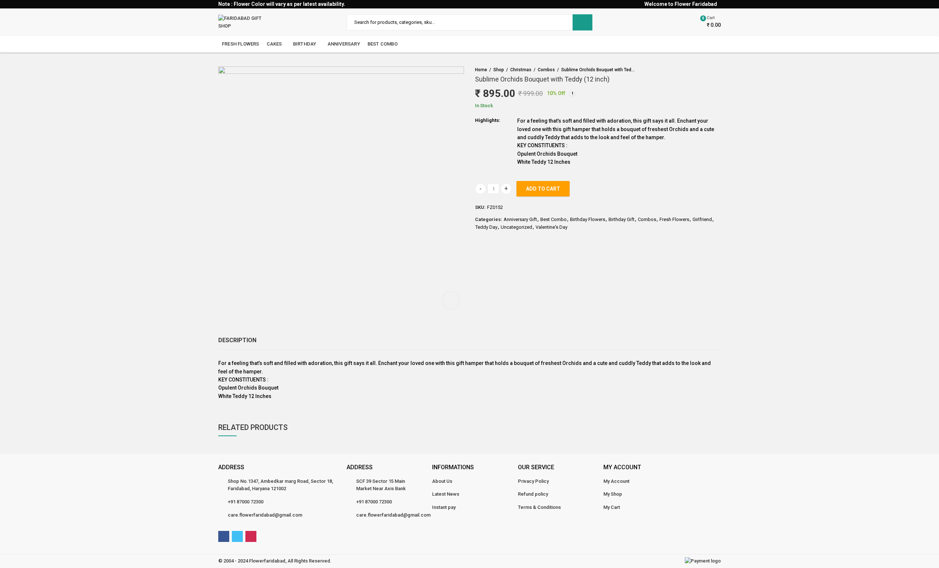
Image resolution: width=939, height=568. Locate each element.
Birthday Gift (622, 219)
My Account (616, 481)
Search (582, 22)
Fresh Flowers (674, 219)
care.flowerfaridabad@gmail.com (265, 515)
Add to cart (543, 189)
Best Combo (553, 219)
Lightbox (450, 300)
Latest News (445, 494)
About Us (442, 481)
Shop (498, 69)
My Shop (612, 494)
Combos (546, 69)
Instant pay (444, 507)
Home (481, 69)
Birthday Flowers (587, 219)
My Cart (611, 507)
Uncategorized (516, 227)
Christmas (520, 69)
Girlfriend (702, 219)
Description (237, 340)
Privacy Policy (533, 481)
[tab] (237, 340)
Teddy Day (486, 227)
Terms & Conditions (539, 507)
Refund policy (533, 494)
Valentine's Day (551, 227)
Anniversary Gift (520, 219)
